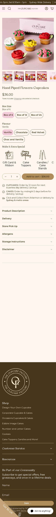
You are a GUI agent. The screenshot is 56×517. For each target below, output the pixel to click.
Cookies (6, 434)
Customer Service (13, 448)
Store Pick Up (9, 226)
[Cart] (52, 8)
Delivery (6, 218)
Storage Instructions (13, 241)
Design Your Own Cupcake (16, 407)
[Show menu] (3, 8)
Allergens (7, 234)
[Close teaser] (19, 513)
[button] (9, 507)
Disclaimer (8, 249)
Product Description (13, 211)
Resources (8, 459)
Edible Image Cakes (13, 423)
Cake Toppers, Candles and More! (20, 439)
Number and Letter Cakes (16, 429)
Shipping (17, 98)
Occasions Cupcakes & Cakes (17, 418)
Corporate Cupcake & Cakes (17, 413)
